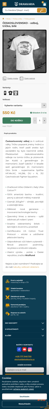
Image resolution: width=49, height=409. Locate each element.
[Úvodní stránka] (3, 19)
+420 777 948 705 (23, 356)
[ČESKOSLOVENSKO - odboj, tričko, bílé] (15, 92)
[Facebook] (19, 349)
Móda (8, 19)
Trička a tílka (17, 19)
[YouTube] (24, 349)
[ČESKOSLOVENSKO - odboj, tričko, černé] (10, 92)
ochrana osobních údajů (23, 389)
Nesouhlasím (25, 404)
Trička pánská (29, 19)
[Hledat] (41, 10)
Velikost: (6, 99)
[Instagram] (30, 349)
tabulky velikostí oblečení (26, 267)
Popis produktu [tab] (10, 133)
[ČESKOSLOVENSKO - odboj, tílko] (5, 92)
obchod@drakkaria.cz (24, 359)
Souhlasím (24, 396)
